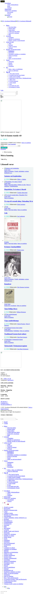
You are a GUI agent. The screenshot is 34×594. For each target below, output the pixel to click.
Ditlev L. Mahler (21, 179)
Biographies (7, 508)
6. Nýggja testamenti (13, 81)
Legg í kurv (4, 147)
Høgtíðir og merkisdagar (14, 39)
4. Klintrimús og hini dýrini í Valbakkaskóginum (19, 78)
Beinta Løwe (20, 250)
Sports (5, 538)
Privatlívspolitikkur (6, 404)
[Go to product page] (18, 168)
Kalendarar (7, 540)
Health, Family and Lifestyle (11, 531)
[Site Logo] (16, 21)
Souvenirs (6, 525)
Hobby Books (7, 537)
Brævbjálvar (11, 52)
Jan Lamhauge (21, 216)
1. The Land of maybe (13, 73)
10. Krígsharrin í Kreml (14, 87)
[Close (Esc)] (6, 591)
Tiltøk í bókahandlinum (12, 4)
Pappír (10, 57)
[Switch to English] (9, 16)
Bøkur (7, 25)
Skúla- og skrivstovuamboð (11, 573)
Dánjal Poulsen (21, 324)
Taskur (8, 60)
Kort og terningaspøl (9, 543)
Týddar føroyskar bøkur (14, 31)
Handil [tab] (6, 422)
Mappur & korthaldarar (10, 561)
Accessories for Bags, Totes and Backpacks (15, 579)
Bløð (8, 435)
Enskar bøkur (11, 30)
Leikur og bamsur (12, 46)
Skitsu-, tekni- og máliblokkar (15, 69)
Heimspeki (7, 532)
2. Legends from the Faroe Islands (16, 75)
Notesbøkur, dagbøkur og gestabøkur (17, 54)
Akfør (9, 43)
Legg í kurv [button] (7, 170)
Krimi (5, 546)
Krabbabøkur (7, 544)
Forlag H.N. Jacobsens (11, 10)
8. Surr (10, 84)
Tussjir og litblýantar (13, 70)
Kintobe (10, 63)
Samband (9, 495)
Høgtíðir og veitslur (9, 535)
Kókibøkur (16, 330)
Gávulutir (8, 36)
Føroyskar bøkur (12, 27)
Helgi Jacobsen (21, 204)
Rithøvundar (7, 496)
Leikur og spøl (10, 42)
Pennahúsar (11, 66)
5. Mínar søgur (11, 79)
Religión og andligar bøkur (11, 514)
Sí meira (6, 242)
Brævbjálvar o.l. (8, 520)
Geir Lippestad (12, 144)
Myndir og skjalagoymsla (10, 510)
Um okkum (8, 3)
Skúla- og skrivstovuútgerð (14, 58)
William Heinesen (21, 312)
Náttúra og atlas (21, 184)
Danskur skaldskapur (9, 555)
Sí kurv (3, 415)
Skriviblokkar (7, 516)
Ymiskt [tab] (6, 423)
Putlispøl (9, 449)
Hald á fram (9, 415)
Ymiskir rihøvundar (22, 192)
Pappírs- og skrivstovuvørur (13, 49)
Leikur (5, 511)
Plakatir (6, 566)
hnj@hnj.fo (10, 380)
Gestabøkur (11, 37)
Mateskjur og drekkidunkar (11, 552)
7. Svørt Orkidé (12, 82)
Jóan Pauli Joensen (22, 337)
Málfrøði (6, 550)
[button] (2, 90)
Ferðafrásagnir (7, 523)
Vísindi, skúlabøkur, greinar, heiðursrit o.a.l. (15, 517)
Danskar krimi (7, 556)
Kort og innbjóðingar (9, 567)
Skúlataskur (11, 61)
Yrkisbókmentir (14, 186)
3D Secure (4, 401)
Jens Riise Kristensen (22, 349)
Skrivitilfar (6, 564)
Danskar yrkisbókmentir (10, 558)
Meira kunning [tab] (8, 152)
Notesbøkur (7, 559)
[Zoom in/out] (1, 591)
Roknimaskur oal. (8, 570)
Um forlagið (10, 12)
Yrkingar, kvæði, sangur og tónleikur (13, 584)
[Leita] (17, 93)
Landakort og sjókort (9, 547)
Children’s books (8, 513)
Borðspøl (10, 45)
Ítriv (7, 67)
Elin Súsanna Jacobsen (23, 287)
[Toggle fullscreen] (3, 591)
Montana (10, 64)
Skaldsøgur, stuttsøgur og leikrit (12, 572)
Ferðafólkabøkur (8, 330)
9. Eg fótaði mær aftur (13, 85)
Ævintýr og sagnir (8, 507)
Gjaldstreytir (4, 403)
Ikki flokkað (7, 528)
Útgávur (9, 501)
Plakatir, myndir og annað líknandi (16, 40)
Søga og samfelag (26, 142)
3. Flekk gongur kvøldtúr (14, 76)
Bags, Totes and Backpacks (11, 578)
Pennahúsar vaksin (9, 563)
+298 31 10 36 (7, 378)
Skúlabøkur (7, 575)
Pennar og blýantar (12, 55)
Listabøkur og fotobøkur (10, 549)
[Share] (4, 591)
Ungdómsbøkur (8, 582)
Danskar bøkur (11, 28)
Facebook (3, 149)
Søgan (8, 6)
